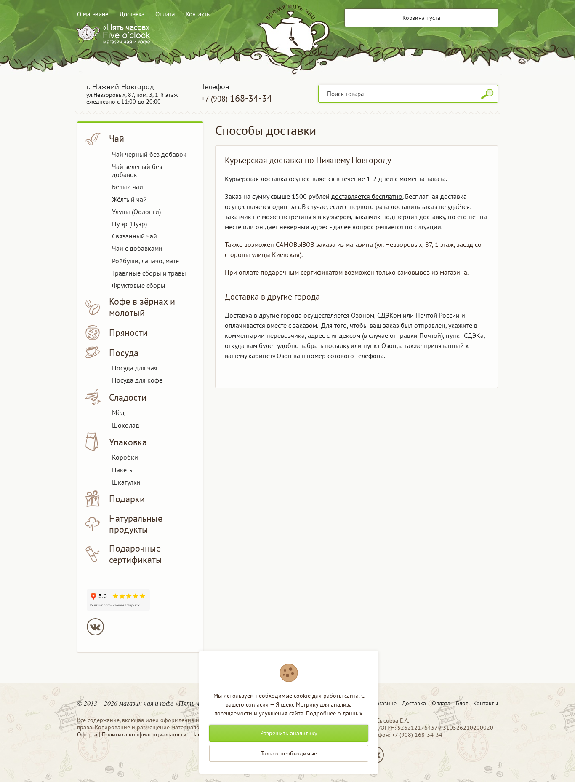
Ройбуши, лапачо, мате (145, 261)
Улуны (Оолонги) (136, 211)
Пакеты (123, 470)
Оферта (87, 734)
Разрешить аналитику (288, 733)
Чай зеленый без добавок (137, 170)
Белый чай (127, 186)
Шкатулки (126, 482)
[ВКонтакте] (95, 626)
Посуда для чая (134, 368)
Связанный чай (134, 236)
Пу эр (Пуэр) (129, 224)
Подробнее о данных (334, 713)
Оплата (165, 14)
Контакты (198, 14)
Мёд (118, 412)
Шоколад (125, 425)
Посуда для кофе (137, 380)
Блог (462, 703)
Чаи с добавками (137, 248)
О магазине (93, 14)
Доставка (132, 14)
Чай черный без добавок (149, 154)
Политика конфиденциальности (144, 734)
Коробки (125, 457)
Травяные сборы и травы (149, 273)
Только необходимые (289, 753)
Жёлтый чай (129, 199)
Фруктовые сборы (138, 285)
